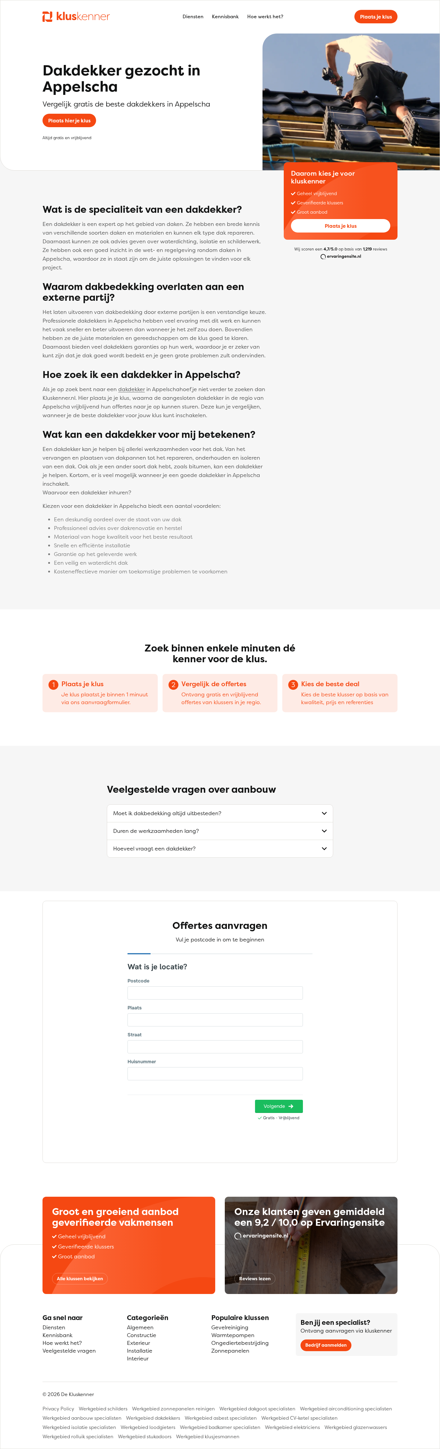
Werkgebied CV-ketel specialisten (299, 1418)
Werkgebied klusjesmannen (207, 1436)
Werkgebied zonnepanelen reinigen (173, 1408)
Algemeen (140, 1327)
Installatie (139, 1350)
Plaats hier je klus (69, 120)
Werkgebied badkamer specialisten (220, 1427)
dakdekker (131, 389)
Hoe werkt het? (265, 16)
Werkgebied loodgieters (148, 1427)
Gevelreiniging (229, 1327)
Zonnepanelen (230, 1350)
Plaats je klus (376, 16)
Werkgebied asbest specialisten (221, 1418)
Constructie (141, 1335)
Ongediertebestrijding (240, 1343)
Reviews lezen (255, 1278)
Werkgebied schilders (103, 1408)
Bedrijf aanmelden (326, 1345)
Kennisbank (225, 16)
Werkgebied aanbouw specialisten (82, 1418)
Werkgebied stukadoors (145, 1436)
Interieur (137, 1358)
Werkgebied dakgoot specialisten (257, 1408)
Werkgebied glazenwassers (355, 1427)
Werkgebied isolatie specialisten (79, 1427)
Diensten (193, 16)
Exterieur (138, 1343)
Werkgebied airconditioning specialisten (346, 1408)
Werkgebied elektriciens (292, 1427)
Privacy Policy (58, 1408)
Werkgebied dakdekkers (153, 1418)
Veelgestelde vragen (69, 1350)
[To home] (76, 16)
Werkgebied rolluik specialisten (78, 1436)
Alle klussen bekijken (80, 1278)
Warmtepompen (232, 1335)
